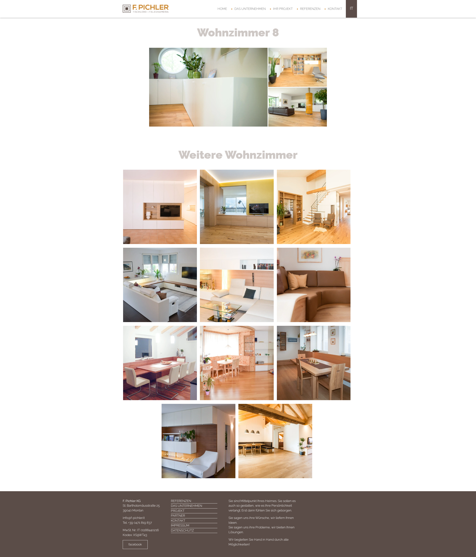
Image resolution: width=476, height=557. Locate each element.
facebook (135, 544)
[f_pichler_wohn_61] (297, 67)
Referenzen (310, 9)
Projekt (177, 511)
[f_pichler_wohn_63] (208, 87)
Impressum (180, 525)
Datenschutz (182, 530)
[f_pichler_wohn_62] (297, 107)
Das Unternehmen (250, 9)
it (351, 8)
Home (222, 9)
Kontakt (335, 9)
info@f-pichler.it (134, 518)
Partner (178, 515)
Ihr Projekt (283, 9)
